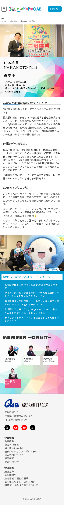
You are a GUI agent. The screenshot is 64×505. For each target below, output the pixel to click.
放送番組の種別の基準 (16, 478)
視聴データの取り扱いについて (21, 485)
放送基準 (9, 471)
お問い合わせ (11, 461)
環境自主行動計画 (14, 448)
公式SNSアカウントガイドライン (22, 451)
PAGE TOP (59, 486)
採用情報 (13, 21)
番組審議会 (10, 475)
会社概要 (9, 441)
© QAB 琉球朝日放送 (32, 499)
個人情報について (14, 455)
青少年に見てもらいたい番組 (19, 481)
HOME (4, 21)
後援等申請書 (11, 444)
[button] (4, 9)
